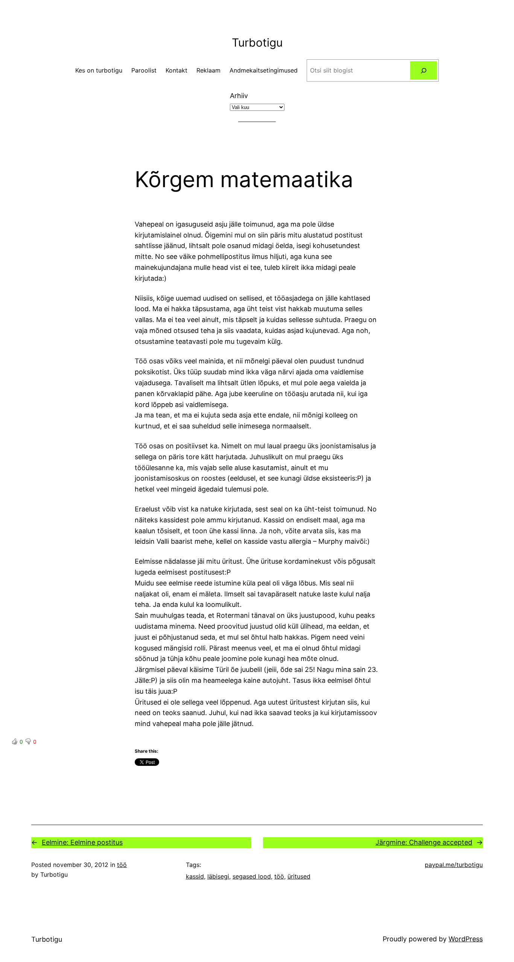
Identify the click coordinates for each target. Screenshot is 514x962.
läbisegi (218, 876)
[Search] (423, 70)
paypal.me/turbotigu (454, 864)
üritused (298, 876)
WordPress (466, 939)
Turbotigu (257, 42)
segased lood (252, 876)
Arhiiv (239, 96)
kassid (195, 876)
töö (122, 864)
